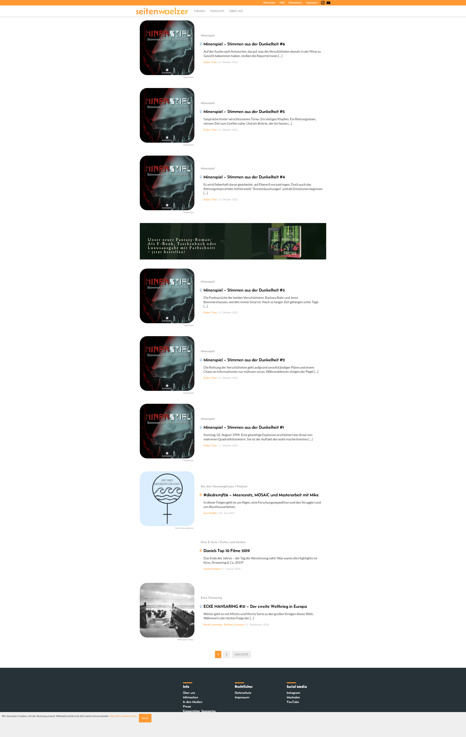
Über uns (236, 11)
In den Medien (192, 702)
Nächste (241, 654)
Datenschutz (295, 2)
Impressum (312, 2)
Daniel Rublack (212, 568)
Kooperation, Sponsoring (199, 711)
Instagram (293, 693)
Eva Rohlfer (210, 513)
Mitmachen (269, 2)
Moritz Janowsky (213, 624)
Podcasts (217, 11)
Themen (199, 11)
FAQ (282, 2)
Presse (187, 706)
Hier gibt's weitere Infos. (123, 716)
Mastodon (293, 697)
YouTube (293, 702)
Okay (145, 718)
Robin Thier (210, 62)
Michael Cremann (234, 624)
